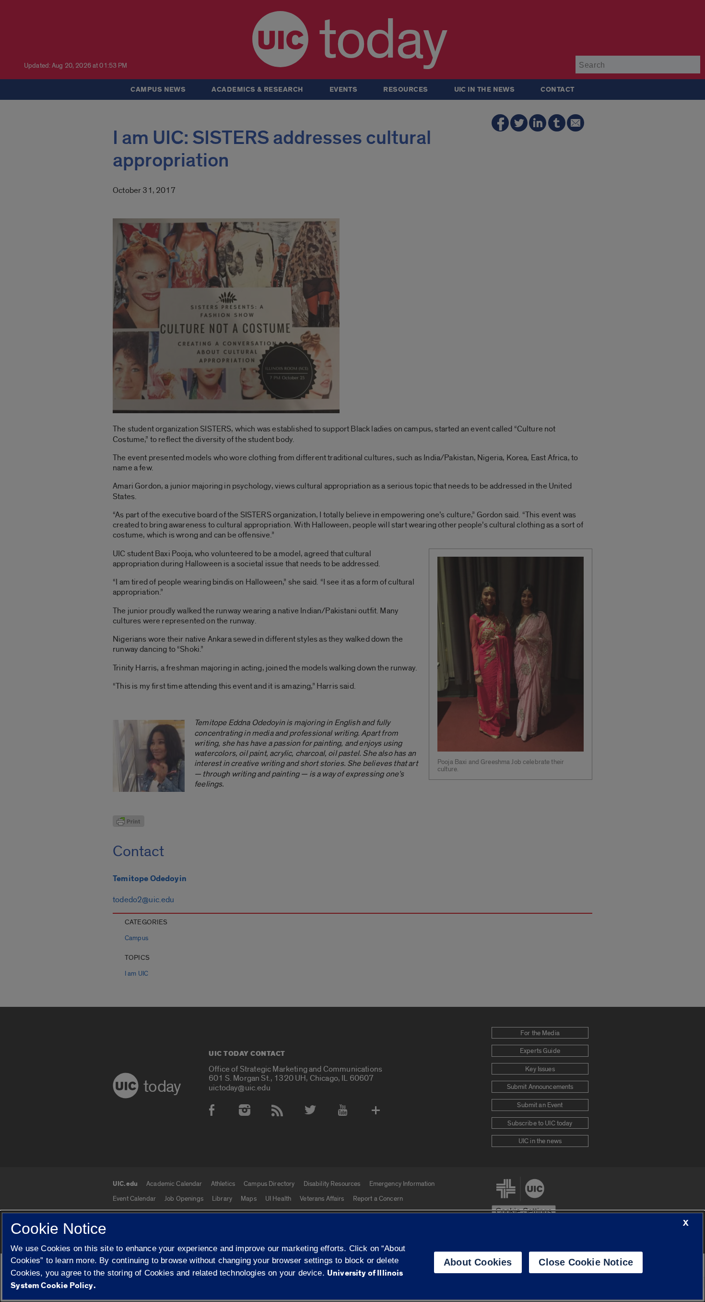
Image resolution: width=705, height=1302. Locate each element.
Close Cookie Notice (586, 1262)
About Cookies (478, 1262)
